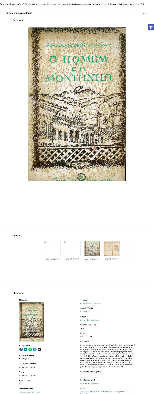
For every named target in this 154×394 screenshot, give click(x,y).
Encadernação (85, 303)
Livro (20, 384)
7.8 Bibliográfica (118, 392)
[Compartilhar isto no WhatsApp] (30, 349)
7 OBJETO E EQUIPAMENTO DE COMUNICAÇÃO (96, 392)
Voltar (145, 13)
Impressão (96, 303)
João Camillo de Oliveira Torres (29, 392)
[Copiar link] (39, 349)
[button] (151, 27)
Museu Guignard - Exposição (89, 383)
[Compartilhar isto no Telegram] (35, 349)
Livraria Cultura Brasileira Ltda (90, 320)
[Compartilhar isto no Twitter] (25, 349)
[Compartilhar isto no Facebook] (21, 349)
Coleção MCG (84, 312)
